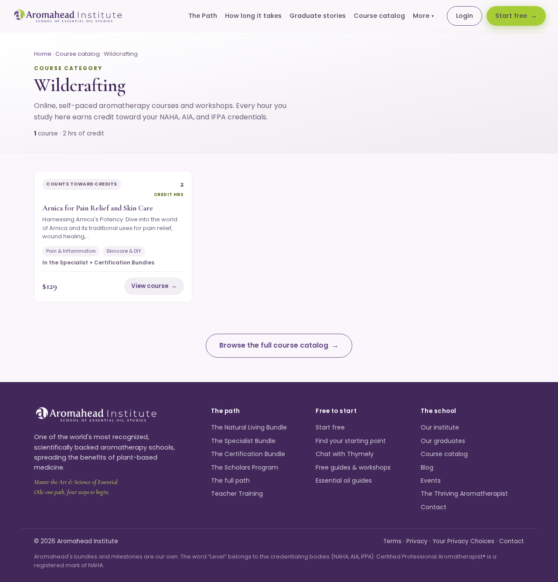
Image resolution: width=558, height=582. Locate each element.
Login (464, 15)
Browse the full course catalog (273, 345)
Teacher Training (237, 493)
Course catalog (379, 15)
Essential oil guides (344, 480)
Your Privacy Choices (463, 541)
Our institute (440, 427)
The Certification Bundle (248, 454)
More (423, 15)
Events (431, 480)
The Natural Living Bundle (249, 427)
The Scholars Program (244, 467)
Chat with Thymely (345, 454)
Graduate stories (317, 15)
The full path (230, 480)
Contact (433, 507)
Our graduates (443, 440)
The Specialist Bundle (243, 440)
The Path (202, 15)
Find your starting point (351, 440)
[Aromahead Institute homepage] (68, 16)
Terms (392, 541)
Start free (511, 15)
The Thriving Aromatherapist (464, 493)
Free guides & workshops (353, 467)
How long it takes (253, 15)
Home (42, 54)
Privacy (417, 541)
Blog (427, 467)
